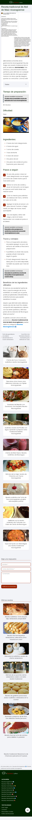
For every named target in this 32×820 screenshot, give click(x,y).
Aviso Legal (5, 807)
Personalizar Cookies (7, 811)
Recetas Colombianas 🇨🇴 (9, 786)
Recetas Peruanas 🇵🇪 (7, 794)
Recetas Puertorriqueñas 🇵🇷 (9, 796)
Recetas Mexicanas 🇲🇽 (8, 790)
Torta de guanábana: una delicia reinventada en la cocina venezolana (8, 336)
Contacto (4, 809)
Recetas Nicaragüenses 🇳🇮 (9, 792)
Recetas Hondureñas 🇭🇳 (8, 788)
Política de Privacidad (8, 813)
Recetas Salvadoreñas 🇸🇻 (9, 798)
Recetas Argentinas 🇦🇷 (8, 782)
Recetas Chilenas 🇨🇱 (7, 784)
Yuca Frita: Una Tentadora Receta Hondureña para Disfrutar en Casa (24, 336)
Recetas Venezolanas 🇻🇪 (8, 800)
